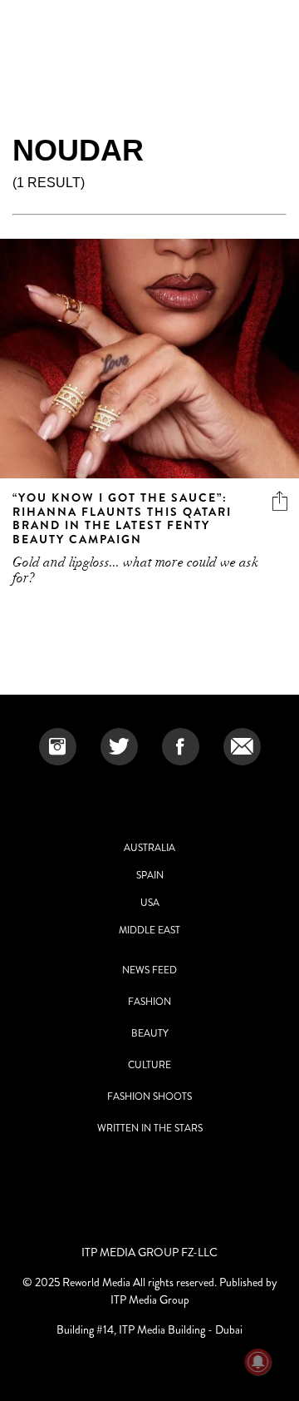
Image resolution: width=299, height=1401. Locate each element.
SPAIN (150, 875)
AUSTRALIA (149, 847)
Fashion (149, 1001)
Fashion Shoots (149, 1096)
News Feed (149, 970)
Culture (149, 1064)
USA (149, 902)
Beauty (150, 1033)
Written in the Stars (150, 1128)
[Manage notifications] (258, 1362)
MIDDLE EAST (149, 930)
